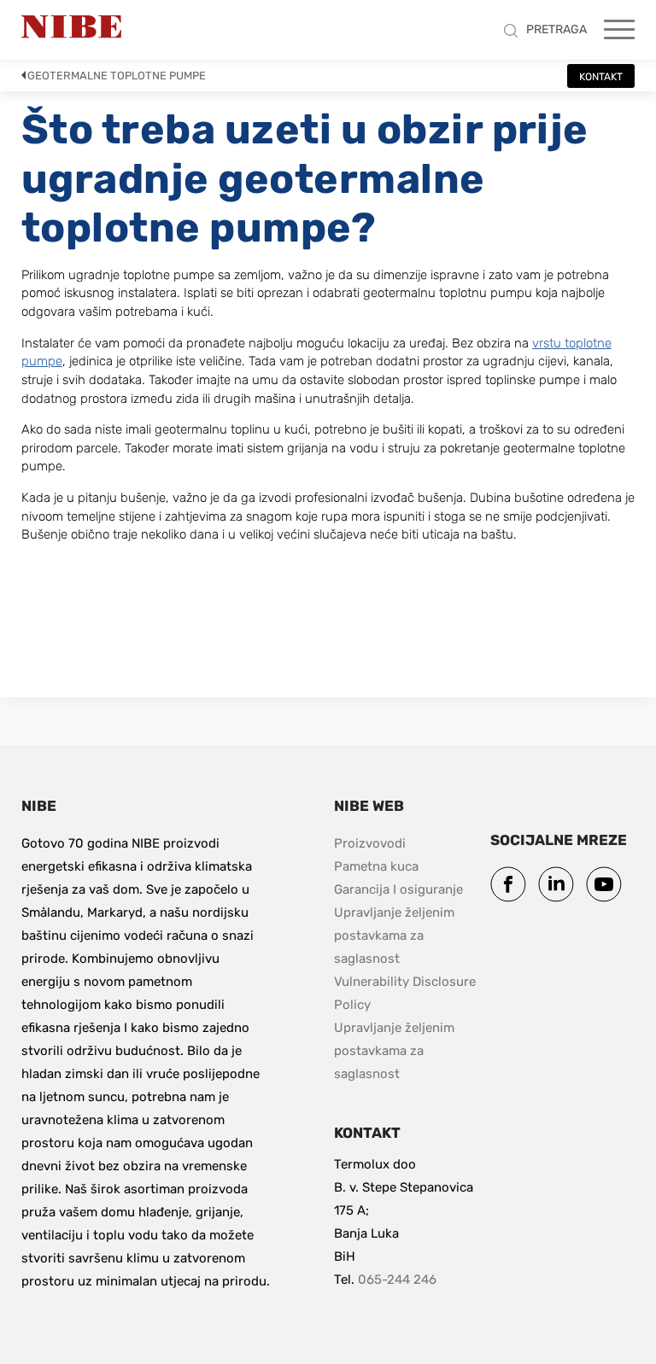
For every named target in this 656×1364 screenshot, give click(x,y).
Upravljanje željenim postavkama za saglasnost (396, 935)
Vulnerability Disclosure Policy (406, 993)
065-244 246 (397, 1279)
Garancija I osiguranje (398, 889)
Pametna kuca (376, 866)
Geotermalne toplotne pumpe (116, 75)
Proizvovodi (370, 843)
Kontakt (601, 77)
